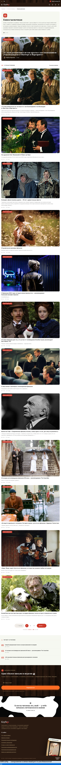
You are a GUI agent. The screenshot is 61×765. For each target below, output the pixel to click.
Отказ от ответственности (8, 744)
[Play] (50, 1)
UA (1, 1)
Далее (41, 625)
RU (4, 1)
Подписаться (30, 687)
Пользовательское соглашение (9, 740)
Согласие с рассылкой (6, 742)
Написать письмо (5, 737)
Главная (3, 8)
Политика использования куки (8, 749)
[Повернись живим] (57, 758)
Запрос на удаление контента (8, 752)
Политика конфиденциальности (9, 747)
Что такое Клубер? (6, 735)
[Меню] (1, 4)
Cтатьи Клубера (11, 8)
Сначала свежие (53, 65)
